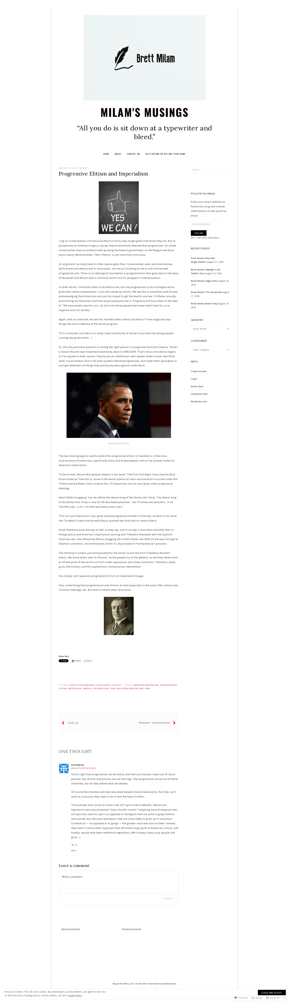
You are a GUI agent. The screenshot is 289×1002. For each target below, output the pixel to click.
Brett (86, 168)
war (113, 688)
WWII (147, 688)
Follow (198, 233)
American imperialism (146, 685)
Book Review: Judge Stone (204, 280)
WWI (141, 688)
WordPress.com (199, 401)
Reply (73, 850)
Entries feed (197, 386)
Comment (168, 898)
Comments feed (199, 393)
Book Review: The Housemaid (206, 292)
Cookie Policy (75, 995)
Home (106, 153)
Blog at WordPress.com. (123, 983)
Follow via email (203, 193)
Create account (199, 371)
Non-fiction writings (83, 685)
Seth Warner (77, 765)
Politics (116, 685)
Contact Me (133, 153)
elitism (63, 688)
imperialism (74, 688)
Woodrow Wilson (127, 688)
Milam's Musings (144, 112)
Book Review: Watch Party (204, 303)
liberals (87, 688)
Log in (194, 378)
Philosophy (103, 685)
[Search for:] (210, 169)
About (118, 153)
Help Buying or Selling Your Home (166, 153)
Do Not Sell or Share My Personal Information (155, 983)
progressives (101, 688)
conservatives (168, 685)
